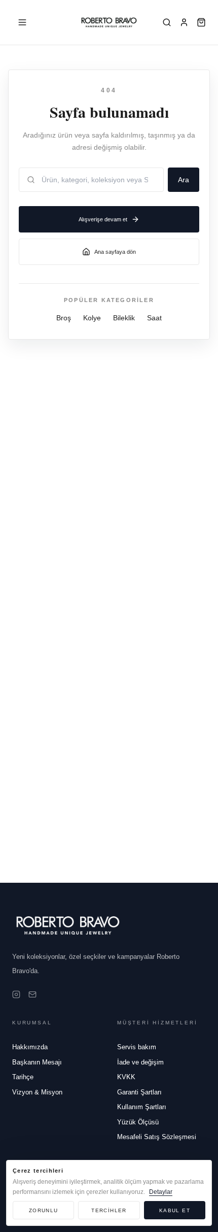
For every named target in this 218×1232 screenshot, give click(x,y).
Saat (154, 318)
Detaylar (160, 1191)
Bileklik (124, 318)
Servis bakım (136, 1047)
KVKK (126, 1077)
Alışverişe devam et (103, 219)
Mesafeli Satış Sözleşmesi (156, 1137)
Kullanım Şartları (141, 1107)
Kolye (92, 318)
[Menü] (22, 22)
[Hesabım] (184, 22)
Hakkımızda (30, 1047)
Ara (183, 180)
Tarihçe (22, 1077)
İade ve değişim (140, 1062)
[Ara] (166, 22)
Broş (63, 318)
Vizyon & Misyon (37, 1092)
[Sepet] (201, 22)
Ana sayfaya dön (115, 252)
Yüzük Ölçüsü (138, 1122)
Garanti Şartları (139, 1092)
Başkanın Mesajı (37, 1062)
